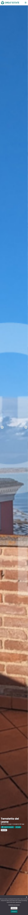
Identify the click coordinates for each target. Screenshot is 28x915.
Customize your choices (14, 905)
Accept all (14, 911)
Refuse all (14, 908)
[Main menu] (25, 2)
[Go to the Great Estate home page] (10, 3)
